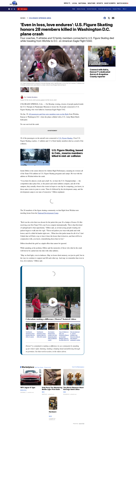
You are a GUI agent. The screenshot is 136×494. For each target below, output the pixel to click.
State (73, 9)
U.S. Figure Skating (65, 138)
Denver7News (9, 9)
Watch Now (122, 3)
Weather (91, 3)
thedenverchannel (12, 9)
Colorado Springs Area (104, 9)
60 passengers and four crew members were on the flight (49, 114)
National (82, 3)
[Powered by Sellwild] (81, 423)
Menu (66, 3)
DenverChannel (15, 9)
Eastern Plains (117, 9)
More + (125, 9)
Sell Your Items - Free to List (43, 367)
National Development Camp (48, 213)
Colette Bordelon (32, 97)
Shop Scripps (110, 3)
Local (74, 3)
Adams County (81, 9)
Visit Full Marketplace (78, 367)
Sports (100, 3)
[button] (31, 330)
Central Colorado (91, 9)
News (22, 18)
